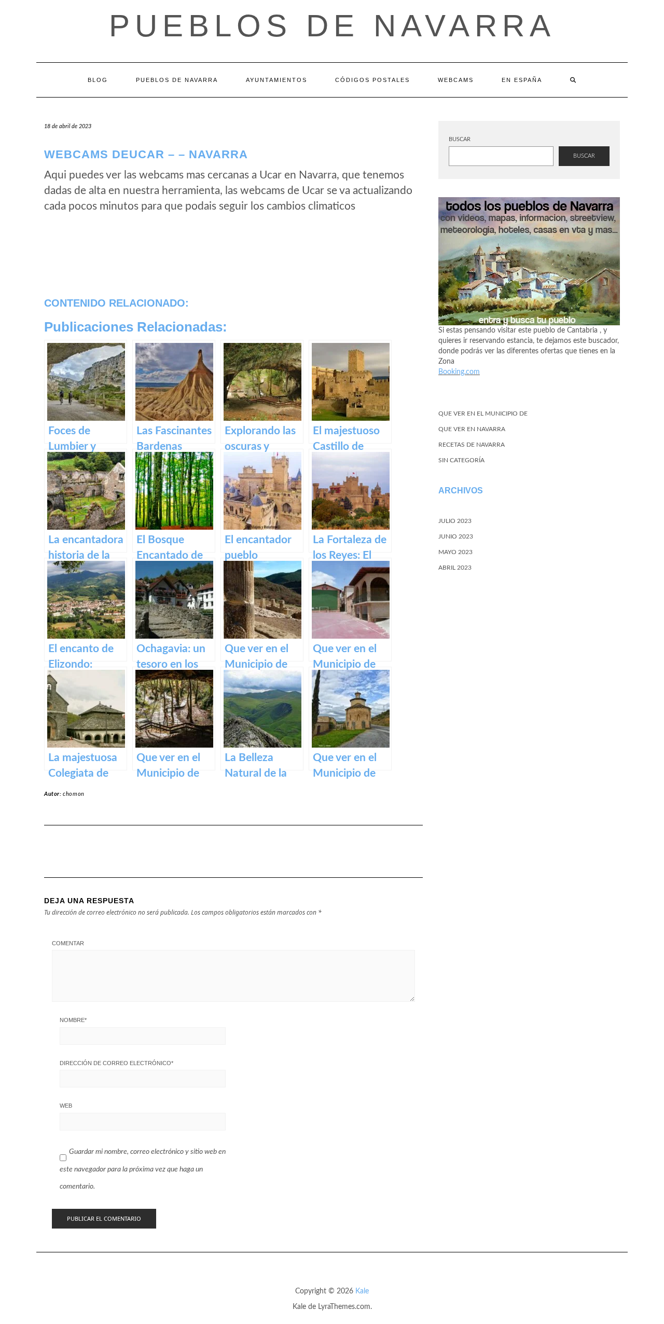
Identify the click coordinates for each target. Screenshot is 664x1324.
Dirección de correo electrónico (116, 1063)
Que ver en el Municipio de (483, 413)
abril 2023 (455, 567)
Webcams (456, 80)
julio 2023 (455, 521)
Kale (362, 1291)
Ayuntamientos (276, 80)
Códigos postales (372, 80)
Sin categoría (461, 460)
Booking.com (459, 372)
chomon (74, 794)
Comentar (68, 943)
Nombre (73, 1020)
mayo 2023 (455, 552)
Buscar (460, 139)
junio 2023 (455, 536)
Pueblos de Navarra (332, 25)
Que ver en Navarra (471, 429)
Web (66, 1105)
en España (522, 80)
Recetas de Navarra (471, 445)
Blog (98, 80)
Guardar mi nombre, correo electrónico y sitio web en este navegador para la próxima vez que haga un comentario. (143, 1169)
